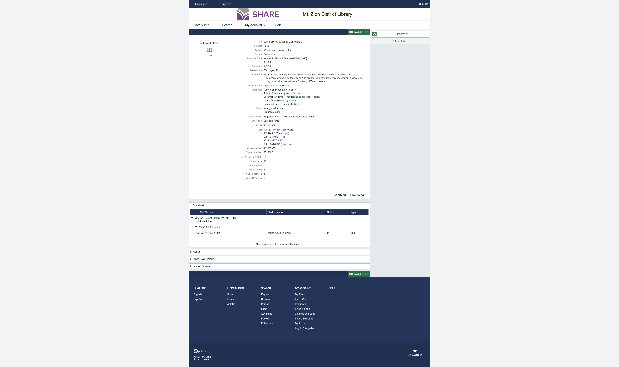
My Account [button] (254, 25)
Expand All (340, 195)
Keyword (266, 294)
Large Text (226, 4)
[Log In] (420, 4)
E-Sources (267, 323)
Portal (230, 294)
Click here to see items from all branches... (279, 244)
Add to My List (400, 41)
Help (332, 288)
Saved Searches (304, 318)
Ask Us (231, 304)
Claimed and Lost (305, 313)
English (197, 294)
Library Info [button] (201, 25)
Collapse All (357, 195)
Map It (196, 251)
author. (278, 50)
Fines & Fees (302, 308)
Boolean (265, 318)
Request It (402, 34)
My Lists (300, 323)
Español (197, 299)
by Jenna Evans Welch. (283, 41)
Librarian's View (201, 266)
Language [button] (199, 288)
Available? (198, 205)
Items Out (300, 299)
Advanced (266, 313)
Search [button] (227, 25)
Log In (425, 4)
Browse (265, 299)
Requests (300, 304)
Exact (264, 308)
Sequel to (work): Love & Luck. (289, 116)
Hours (230, 299)
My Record (301, 294)
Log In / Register (304, 328)
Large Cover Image (203, 259)
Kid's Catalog (415, 355)
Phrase (265, 304)
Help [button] (278, 25)
